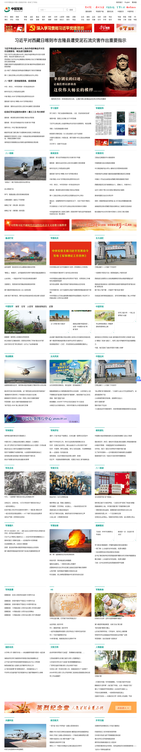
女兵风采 (54, 356)
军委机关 (54, 238)
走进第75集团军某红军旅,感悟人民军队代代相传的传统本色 (70, 337)
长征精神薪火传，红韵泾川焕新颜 (16, 592)
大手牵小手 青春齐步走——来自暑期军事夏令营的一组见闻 (24, 710)
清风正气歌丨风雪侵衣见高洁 (14, 542)
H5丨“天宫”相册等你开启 (58, 669)
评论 (11, 19)
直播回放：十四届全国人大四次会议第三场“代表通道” (22, 673)
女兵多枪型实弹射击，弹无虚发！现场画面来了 (66, 385)
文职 (104, 17)
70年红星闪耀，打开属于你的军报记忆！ (64, 653)
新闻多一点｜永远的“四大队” (126, 569)
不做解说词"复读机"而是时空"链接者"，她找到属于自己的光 (70, 394)
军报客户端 (100, 11)
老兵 (110, 19)
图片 (43, 19)
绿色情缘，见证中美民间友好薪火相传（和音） (66, 481)
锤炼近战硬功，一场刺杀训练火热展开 (63, 589)
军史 (110, 17)
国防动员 (9, 681)
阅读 (88, 19)
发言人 (62, 19)
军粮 (119, 19)
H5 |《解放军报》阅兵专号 (59, 662)
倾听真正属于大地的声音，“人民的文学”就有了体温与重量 (114, 528)
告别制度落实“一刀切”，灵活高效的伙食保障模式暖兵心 (69, 344)
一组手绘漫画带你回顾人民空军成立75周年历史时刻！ (68, 666)
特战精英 (9, 356)
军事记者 (121, 7)
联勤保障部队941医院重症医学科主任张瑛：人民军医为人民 (70, 391)
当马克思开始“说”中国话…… (104, 522)
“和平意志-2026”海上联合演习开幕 (16, 405)
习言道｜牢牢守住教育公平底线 (104, 569)
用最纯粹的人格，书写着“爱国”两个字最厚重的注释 (112, 531)
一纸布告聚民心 (9, 531)
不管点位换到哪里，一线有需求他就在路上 (109, 727)
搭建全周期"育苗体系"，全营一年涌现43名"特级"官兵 (81, 326)
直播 (37, 19)
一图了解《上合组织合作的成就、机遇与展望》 (111, 584)
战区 (31, 17)
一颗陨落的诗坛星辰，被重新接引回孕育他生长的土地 (113, 535)
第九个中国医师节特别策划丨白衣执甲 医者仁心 (111, 723)
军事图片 (9, 550)
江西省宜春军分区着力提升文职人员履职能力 (65, 716)
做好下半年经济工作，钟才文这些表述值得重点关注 (67, 467)
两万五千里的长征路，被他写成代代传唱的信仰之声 (67, 538)
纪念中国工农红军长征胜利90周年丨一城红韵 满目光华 (23, 535)
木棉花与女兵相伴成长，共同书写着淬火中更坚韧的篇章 (69, 405)
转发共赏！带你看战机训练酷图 (60, 585)
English (127, 2)
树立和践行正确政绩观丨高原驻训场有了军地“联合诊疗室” (24, 340)
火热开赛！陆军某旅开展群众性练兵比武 (63, 596)
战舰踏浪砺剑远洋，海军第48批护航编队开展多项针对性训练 (25, 385)
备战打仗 (9, 238)
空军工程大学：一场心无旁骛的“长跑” (126, 325)
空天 (99, 19)
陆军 (43, 17)
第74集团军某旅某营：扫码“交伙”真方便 (108, 659)
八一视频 (9, 153)
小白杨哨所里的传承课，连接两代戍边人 (108, 398)
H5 (135, 17)
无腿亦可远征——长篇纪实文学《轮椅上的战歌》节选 (113, 730)
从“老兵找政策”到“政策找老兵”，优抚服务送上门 (20, 727)
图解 (49, 19)
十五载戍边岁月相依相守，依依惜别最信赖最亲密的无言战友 (115, 409)
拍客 (55, 19)
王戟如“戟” (98, 710)
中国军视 (130, 11)
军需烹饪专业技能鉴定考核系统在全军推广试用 (111, 669)
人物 (124, 19)
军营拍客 (54, 550)
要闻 (11, 17)
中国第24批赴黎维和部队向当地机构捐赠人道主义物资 (113, 461)
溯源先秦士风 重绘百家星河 (59, 535)
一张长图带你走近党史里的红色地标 (107, 588)
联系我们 (119, 2)
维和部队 (100, 432)
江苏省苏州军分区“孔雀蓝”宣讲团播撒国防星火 (66, 720)
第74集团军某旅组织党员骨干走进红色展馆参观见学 (22, 599)
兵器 (93, 19)
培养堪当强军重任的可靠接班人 (15, 461)
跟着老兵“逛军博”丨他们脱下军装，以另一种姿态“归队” (113, 720)
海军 (49, 17)
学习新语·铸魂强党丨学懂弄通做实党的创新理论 (111, 581)
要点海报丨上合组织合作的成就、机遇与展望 (110, 595)
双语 (129, 19)
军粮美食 (100, 623)
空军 (55, 17)
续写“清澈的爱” (100, 402)
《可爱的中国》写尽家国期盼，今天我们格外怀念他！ (113, 716)
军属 (119, 17)
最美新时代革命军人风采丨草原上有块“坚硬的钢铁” (21, 398)
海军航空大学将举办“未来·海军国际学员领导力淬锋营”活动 (115, 337)
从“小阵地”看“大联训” (58, 324)
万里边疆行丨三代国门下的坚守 (105, 267)
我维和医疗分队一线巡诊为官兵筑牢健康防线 (110, 481)
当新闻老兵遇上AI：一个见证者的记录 (108, 538)
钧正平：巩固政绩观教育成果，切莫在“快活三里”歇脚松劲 (69, 484)
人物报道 (100, 681)
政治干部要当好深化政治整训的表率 (16, 484)
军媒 (129, 17)
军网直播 (9, 623)
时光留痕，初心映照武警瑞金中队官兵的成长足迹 (66, 599)
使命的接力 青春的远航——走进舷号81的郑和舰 (20, 589)
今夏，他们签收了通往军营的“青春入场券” (109, 348)
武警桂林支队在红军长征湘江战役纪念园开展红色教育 (68, 592)
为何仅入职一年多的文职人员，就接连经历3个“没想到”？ (69, 727)
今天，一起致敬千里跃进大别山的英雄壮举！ (19, 522)
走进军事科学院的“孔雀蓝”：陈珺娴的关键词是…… (67, 710)
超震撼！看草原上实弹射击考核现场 (16, 337)
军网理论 (9, 432)
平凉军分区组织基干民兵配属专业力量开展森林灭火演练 (23, 730)
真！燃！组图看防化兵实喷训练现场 (62, 579)
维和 (88, 17)
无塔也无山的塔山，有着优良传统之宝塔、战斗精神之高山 (115, 542)
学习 (6, 17)
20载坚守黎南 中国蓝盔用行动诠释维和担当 (110, 470)
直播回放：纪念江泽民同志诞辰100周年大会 (19, 653)
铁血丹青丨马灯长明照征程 (59, 522)
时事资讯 (100, 153)
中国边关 (100, 356)
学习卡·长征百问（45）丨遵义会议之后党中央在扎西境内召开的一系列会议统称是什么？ (24, 580)
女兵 (82, 17)
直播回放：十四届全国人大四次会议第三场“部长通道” (22, 666)
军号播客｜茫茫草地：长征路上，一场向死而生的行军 (68, 531)
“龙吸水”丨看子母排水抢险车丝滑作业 (17, 182)
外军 (104, 19)
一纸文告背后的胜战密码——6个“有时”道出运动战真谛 (23, 538)
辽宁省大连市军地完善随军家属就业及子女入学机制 (22, 720)
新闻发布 (54, 153)
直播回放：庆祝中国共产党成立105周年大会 (19, 659)
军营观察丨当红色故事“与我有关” (106, 673)
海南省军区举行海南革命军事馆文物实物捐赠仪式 (21, 716)
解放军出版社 (131, 7)
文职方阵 (54, 681)
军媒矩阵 (100, 108)
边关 (93, 17)
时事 (17, 19)
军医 (124, 17)
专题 (135, 19)
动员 (99, 17)
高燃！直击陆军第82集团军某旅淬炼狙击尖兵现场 (21, 596)
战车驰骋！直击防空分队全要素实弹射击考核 (19, 267)
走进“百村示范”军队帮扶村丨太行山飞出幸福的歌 (21, 344)
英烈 (68, 19)
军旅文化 (54, 493)
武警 (74, 17)
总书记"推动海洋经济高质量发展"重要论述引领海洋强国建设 (115, 592)
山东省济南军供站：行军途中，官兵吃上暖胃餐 (111, 666)
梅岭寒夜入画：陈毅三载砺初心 (60, 528)
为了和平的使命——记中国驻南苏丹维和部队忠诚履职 (113, 477)
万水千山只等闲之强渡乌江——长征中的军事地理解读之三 (24, 585)
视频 (31, 19)
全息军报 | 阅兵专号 (56, 659)
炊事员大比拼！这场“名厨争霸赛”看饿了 (108, 653)
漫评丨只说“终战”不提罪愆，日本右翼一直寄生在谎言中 (69, 461)
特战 (74, 19)
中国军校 (100, 306)
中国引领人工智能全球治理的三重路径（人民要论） (22, 467)
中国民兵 (121, 11)
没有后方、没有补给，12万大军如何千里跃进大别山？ (23, 528)
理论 (6, 19)
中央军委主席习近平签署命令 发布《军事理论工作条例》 (69, 267)
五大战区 (100, 238)
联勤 (68, 17)
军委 (25, 17)
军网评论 (54, 432)
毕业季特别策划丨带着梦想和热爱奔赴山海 (104, 325)
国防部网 (88, 11)
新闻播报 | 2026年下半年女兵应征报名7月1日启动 (67, 402)
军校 (25, 19)
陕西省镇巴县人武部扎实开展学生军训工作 (19, 723)
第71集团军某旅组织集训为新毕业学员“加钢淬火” (66, 340)
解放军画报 (100, 7)
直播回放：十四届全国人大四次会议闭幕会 (19, 669)
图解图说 (100, 550)
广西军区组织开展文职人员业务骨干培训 (63, 723)
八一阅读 (100, 493)
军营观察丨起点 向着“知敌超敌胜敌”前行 (18, 402)
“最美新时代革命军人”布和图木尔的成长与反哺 (20, 394)
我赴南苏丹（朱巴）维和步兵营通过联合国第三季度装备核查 (115, 467)
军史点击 (9, 493)
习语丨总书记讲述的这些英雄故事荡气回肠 (109, 599)
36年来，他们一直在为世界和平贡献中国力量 (110, 474)
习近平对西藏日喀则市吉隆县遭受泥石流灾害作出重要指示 (70, 40)
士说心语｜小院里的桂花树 (59, 542)
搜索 (71, 10)
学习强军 (54, 108)
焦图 (17, 17)
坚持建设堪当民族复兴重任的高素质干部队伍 (19, 481)
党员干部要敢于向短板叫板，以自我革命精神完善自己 (22, 477)
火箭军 (62, 17)
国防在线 (110, 11)
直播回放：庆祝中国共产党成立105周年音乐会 (20, 662)
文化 (82, 19)
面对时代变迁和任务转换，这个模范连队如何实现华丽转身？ (25, 391)
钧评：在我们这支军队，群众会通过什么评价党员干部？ (69, 470)
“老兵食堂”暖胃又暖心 (102, 662)
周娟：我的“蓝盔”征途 (57, 398)
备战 (37, 17)
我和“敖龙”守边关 (101, 405)
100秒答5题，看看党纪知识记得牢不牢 (63, 673)
